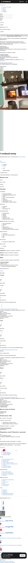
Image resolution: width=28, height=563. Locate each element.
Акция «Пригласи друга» (8, 462)
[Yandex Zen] (3, 509)
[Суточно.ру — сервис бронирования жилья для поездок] (6, 1)
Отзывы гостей (6, 460)
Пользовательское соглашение (6, 561)
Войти (22, 1)
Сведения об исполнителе (6, 428)
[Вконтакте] (3, 505)
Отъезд (1, 16)
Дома (4, 483)
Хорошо (22, 555)
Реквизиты (5, 492)
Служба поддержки (7, 453)
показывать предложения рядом (9, 266)
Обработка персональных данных (7, 562)
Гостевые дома (6, 484)
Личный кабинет (6, 452)
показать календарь (4, 262)
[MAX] (3, 504)
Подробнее (2, 447)
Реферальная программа (8, 493)
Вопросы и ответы (7, 467)
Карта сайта (2, 560)
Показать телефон (4, 54)
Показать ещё (3, 411)
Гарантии (5, 465)
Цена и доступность (4, 47)
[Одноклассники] (3, 502)
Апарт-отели (5, 482)
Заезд (1, 14)
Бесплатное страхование (8, 474)
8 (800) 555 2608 (6, 454)
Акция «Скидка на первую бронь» (10, 463)
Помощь (4, 475)
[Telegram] (3, 500)
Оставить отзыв (4, 406)
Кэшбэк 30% (5, 461)
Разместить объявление (8, 472)
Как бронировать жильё (8, 459)
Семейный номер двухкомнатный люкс (9, 309)
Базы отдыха (5, 485)
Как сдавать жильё (7, 471)
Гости (1, 19)
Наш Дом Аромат (21, 156)
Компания (5, 490)
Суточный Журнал (7, 466)
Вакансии (5, 491)
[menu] (26, 1)
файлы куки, (10, 554)
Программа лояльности (8, 494)
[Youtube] (3, 507)
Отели (4, 480)
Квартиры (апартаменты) (8, 479)
